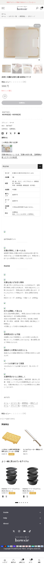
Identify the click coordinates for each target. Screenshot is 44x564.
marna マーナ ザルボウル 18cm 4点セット (32, 490)
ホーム (4, 14)
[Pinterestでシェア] (15, 133)
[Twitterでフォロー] (14, 531)
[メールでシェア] (19, 133)
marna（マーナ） (28, 406)
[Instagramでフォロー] (19, 531)
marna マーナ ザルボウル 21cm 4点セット (11, 490)
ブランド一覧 (15, 406)
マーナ (12, 123)
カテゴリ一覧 (13, 16)
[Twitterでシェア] (11, 133)
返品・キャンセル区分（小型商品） (23, 214)
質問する (5, 138)
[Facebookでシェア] (7, 133)
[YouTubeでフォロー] (24, 531)
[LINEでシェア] (3, 133)
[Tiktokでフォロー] (30, 531)
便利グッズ (34, 403)
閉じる (41, 2)
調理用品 (22, 16)
